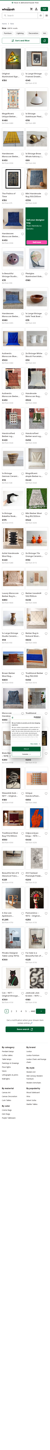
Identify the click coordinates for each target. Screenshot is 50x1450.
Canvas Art (6, 1092)
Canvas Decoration (9, 1096)
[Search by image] (40, 15)
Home (4, 23)
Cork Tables (6, 1100)
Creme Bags (7, 1110)
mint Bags (6, 1114)
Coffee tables (7, 1055)
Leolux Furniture (32, 1055)
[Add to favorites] (23, 74)
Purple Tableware (9, 1118)
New (12, 23)
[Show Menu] (46, 15)
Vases (4, 1071)
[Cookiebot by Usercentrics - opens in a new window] (34, 717)
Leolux (29, 1051)
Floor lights (6, 1067)
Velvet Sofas (31, 1100)
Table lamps (6, 1059)
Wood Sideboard (33, 1092)
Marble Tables (32, 1104)
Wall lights (6, 1079)
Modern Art (31, 1072)
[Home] (14, 9)
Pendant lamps (8, 1051)
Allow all (26, 749)
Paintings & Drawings (10, 1063)
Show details (34, 744)
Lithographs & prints (10, 1075)
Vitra (28, 1096)
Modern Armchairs (33, 1083)
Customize (25, 754)
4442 (33, 1011)
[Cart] (31, 9)
